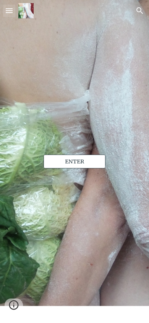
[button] (9, 10)
